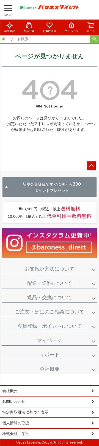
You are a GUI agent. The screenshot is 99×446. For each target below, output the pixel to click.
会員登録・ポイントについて (49, 326)
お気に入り (49, 30)
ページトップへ (91, 165)
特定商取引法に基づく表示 (25, 412)
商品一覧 (28, 30)
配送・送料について (49, 283)
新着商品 (9, 30)
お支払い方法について (49, 269)
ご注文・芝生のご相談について (49, 312)
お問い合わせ (13, 401)
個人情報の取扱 (15, 423)
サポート (49, 354)
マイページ (71, 30)
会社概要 (49, 369)
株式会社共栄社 (15, 433)
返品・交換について (49, 297)
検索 (94, 39)
